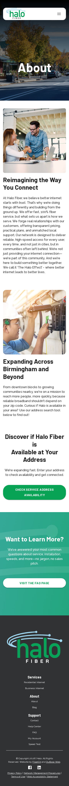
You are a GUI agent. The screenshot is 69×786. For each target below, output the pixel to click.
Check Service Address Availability (34, 492)
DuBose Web (53, 762)
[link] (30, 767)
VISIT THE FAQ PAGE (34, 583)
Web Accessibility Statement (42, 776)
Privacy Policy (14, 773)
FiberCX (36, 762)
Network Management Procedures (42, 773)
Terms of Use (18, 776)
